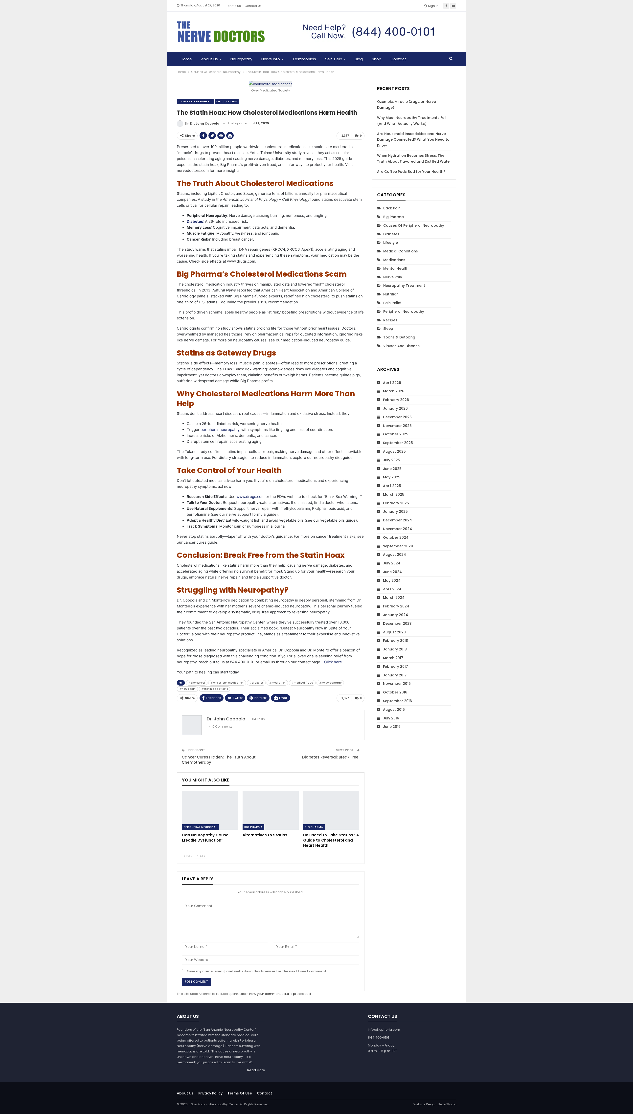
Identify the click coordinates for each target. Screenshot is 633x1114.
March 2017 (393, 657)
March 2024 (394, 597)
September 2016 (397, 700)
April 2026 (392, 382)
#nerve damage (330, 683)
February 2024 (396, 606)
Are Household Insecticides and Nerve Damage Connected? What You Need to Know (413, 139)
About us (185, 1093)
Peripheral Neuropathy (201, 827)
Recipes (390, 320)
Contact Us (253, 6)
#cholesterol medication (227, 683)
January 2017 (395, 675)
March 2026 (393, 391)
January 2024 (395, 614)
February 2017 (395, 666)
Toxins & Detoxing (399, 337)
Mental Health (395, 268)
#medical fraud (302, 683)
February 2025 (396, 503)
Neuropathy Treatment (404, 285)
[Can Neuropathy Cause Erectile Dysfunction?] (210, 810)
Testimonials (304, 59)
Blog (359, 59)
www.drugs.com (250, 496)
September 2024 (398, 546)
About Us (234, 6)
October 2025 (395, 434)
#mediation (277, 683)
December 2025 (397, 417)
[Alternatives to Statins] (271, 810)
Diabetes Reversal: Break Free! (331, 757)
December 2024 (397, 520)
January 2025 (395, 511)
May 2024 (392, 580)
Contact (398, 59)
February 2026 (396, 399)
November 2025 (397, 425)
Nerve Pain (392, 277)
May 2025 (391, 477)
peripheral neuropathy (220, 429)
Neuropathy (241, 59)
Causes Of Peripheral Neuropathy (196, 101)
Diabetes (391, 234)
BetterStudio (447, 1104)
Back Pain (392, 208)
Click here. (333, 662)
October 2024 (395, 537)
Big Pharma (253, 827)
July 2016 (391, 718)
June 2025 (392, 468)
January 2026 (395, 408)
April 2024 (392, 589)
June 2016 (392, 726)
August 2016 (394, 709)
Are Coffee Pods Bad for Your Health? (411, 171)
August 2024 (394, 554)
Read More (256, 1070)
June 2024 (392, 571)
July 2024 (391, 563)
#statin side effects (214, 689)
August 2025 (394, 451)
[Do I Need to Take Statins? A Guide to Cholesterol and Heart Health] (331, 810)
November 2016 (397, 683)
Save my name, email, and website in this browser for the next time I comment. (256, 971)
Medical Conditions (400, 251)
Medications (226, 101)
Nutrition (391, 294)
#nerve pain (187, 689)
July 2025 (391, 460)
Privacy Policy (210, 1093)
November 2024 (397, 528)
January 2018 (395, 649)
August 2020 (394, 632)
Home (186, 59)
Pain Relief (392, 302)
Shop (376, 59)
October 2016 (395, 692)
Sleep (388, 328)
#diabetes (256, 683)
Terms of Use (239, 1093)
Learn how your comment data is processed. (276, 993)
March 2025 (393, 494)
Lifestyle (390, 242)
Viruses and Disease (401, 345)
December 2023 (397, 623)
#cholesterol (196, 683)
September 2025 (398, 442)
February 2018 (395, 640)
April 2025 (392, 485)
